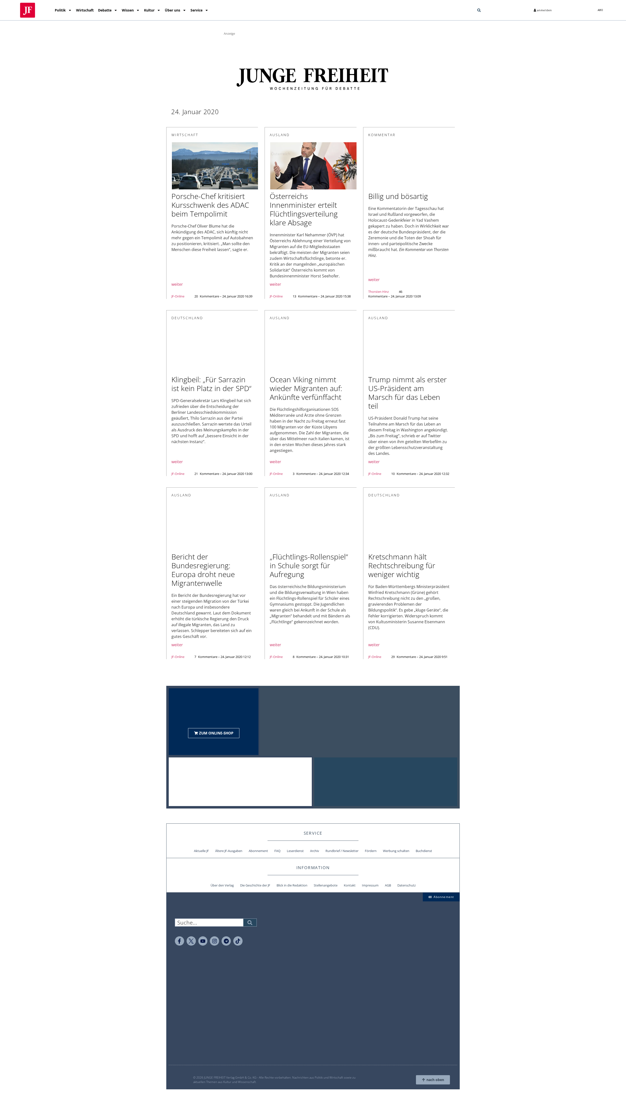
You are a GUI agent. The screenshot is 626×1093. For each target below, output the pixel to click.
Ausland (280, 134)
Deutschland (187, 318)
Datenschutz (406, 885)
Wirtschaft (85, 10)
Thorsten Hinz (378, 291)
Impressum (370, 885)
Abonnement (258, 851)
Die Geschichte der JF (255, 885)
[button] (479, 10)
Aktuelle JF (201, 851)
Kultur (149, 10)
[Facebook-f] (179, 941)
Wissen (128, 10)
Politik (60, 10)
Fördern (371, 851)
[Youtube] (203, 941)
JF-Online (177, 296)
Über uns (172, 10)
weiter (177, 284)
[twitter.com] (191, 941)
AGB (388, 885)
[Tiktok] (238, 941)
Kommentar (381, 134)
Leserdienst (295, 851)
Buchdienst (424, 851)
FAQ (277, 851)
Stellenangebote (325, 885)
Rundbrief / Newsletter (341, 851)
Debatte (105, 10)
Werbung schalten (396, 851)
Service (196, 10)
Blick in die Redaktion (292, 885)
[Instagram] (214, 941)
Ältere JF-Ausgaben (228, 851)
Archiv (314, 851)
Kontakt (350, 885)
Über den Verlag (222, 885)
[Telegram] (226, 941)
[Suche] (250, 922)
